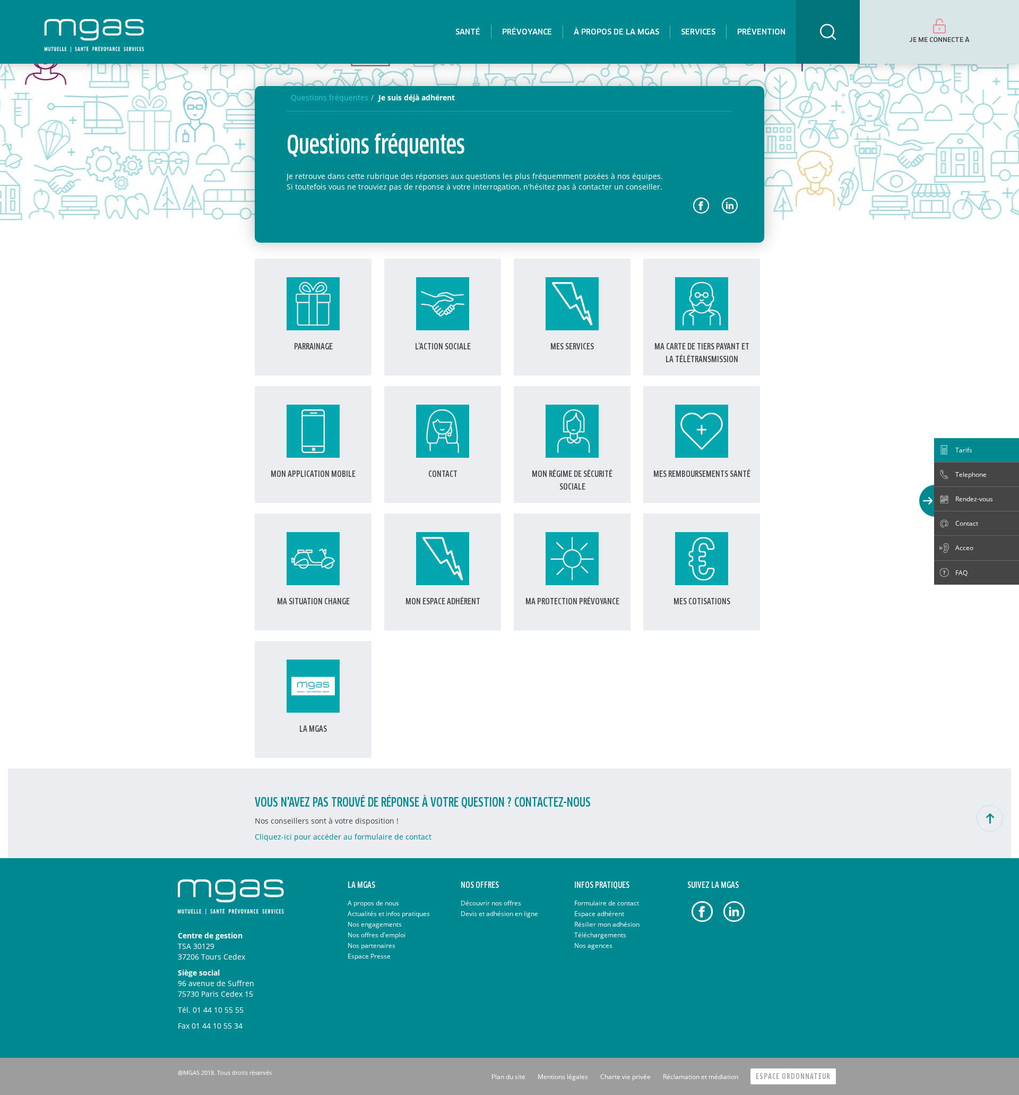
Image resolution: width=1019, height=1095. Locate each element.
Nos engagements (375, 924)
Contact (966, 523)
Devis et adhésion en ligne (499, 913)
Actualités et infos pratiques (389, 913)
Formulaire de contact (606, 903)
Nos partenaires (371, 945)
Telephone (971, 474)
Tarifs (963, 450)
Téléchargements (600, 934)
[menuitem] (468, 32)
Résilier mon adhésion (607, 924)
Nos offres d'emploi (376, 934)
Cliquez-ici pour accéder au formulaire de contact (343, 837)
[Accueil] (94, 32)
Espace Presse (369, 956)
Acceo (964, 547)
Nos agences (593, 945)
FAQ (961, 572)
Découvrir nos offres (491, 903)
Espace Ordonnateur (793, 1077)
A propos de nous (373, 903)
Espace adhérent (599, 913)
